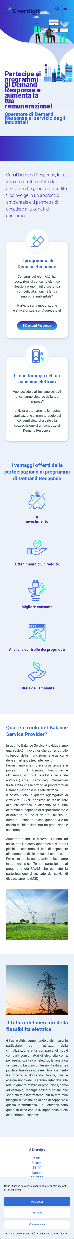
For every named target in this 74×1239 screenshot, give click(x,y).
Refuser (37, 1213)
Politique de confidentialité (20, 1233)
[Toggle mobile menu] (66, 8)
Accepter (37, 1201)
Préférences (37, 1224)
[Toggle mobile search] (57, 8)
